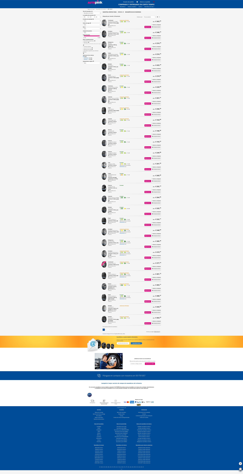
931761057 (140, 376)
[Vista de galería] (159, 17)
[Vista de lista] (157, 17)
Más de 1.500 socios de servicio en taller (104, 403)
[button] (240, 463)
